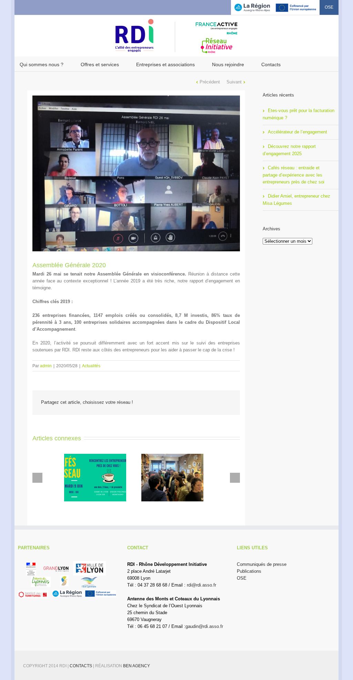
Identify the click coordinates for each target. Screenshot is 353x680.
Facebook (21, 7)
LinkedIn (43, 6)
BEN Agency (136, 665)
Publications (249, 571)
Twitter (32, 6)
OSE (329, 7)
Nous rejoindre (228, 64)
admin (46, 365)
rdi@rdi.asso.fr (201, 585)
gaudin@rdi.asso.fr (204, 626)
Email (226, 403)
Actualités (91, 365)
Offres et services (100, 64)
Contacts (271, 64)
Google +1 (209, 403)
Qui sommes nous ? (41, 64)
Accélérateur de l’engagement (297, 131)
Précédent (210, 81)
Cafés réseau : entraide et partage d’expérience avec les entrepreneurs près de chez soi (293, 174)
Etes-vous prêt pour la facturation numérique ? (298, 114)
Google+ (56, 7)
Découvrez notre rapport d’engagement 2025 (289, 150)
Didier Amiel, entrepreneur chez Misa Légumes (296, 199)
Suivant (234, 81)
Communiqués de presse (261, 564)
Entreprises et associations (165, 64)
